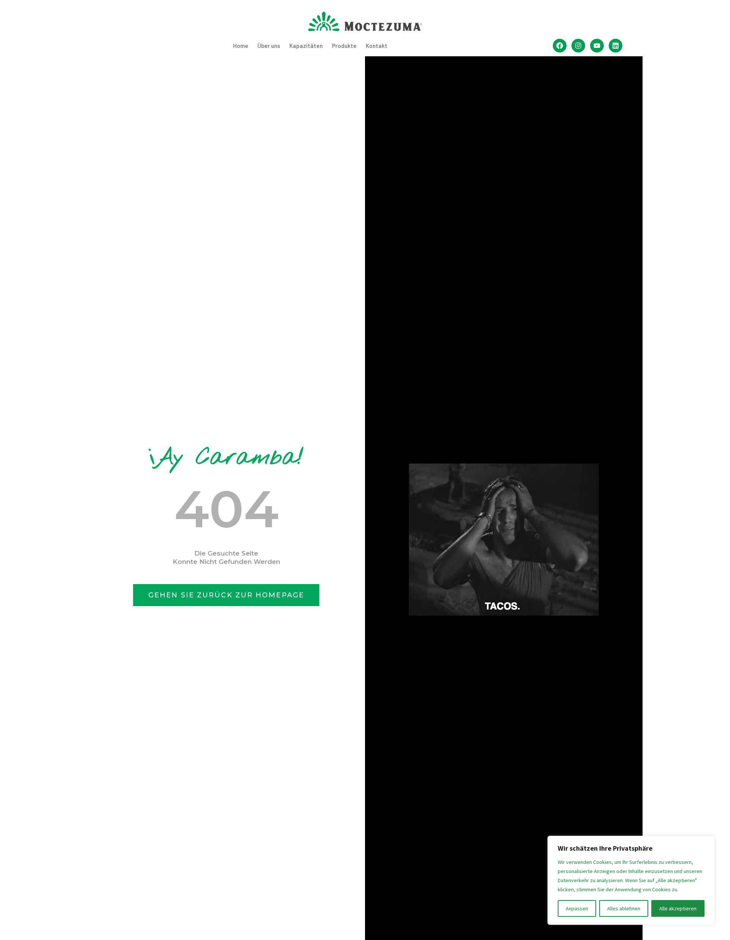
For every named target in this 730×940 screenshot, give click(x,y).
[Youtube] (597, 45)
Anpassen (577, 908)
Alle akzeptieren (678, 908)
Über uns (268, 45)
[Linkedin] (615, 45)
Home (240, 45)
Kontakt (376, 45)
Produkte (344, 45)
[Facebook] (560, 45)
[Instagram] (578, 45)
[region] (631, 880)
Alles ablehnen (623, 908)
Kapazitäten (306, 45)
